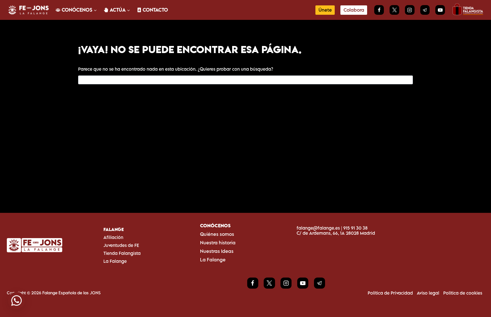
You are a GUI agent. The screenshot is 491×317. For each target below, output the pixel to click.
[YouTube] (440, 10)
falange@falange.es (318, 227)
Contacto (155, 10)
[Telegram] (425, 10)
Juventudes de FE (121, 245)
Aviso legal (428, 292)
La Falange (115, 261)
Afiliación (113, 237)
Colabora (354, 10)
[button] (16, 300)
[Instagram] (410, 10)
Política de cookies (462, 292)
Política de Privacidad (390, 292)
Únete (325, 10)
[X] (394, 10)
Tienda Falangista (122, 253)
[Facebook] (379, 10)
